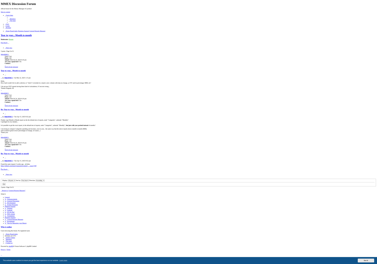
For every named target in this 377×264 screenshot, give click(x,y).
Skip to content (5, 12)
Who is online (6, 227)
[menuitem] (12, 19)
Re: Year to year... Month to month (15, 109)
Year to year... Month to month (16, 35)
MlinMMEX (5, 54)
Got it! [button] (366, 260)
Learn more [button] (63, 260)
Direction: (32, 180)
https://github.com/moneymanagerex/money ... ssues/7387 (19, 166)
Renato (11, 39)
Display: (5, 180)
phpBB (11, 246)
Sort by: (18, 180)
